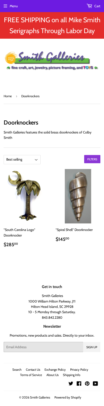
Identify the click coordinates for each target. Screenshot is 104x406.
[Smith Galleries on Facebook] (79, 384)
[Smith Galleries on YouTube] (95, 384)
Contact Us (33, 369)
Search (17, 369)
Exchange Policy (55, 369)
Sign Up (91, 347)
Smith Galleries (40, 397)
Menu (14, 6)
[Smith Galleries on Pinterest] (87, 384)
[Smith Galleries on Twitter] (70, 384)
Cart (97, 6)
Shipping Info (71, 375)
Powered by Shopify (67, 397)
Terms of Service (31, 375)
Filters (92, 159)
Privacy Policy (79, 369)
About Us (52, 375)
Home (8, 96)
